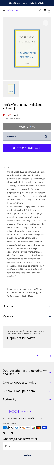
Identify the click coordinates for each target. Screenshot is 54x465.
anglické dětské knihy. (36, 3)
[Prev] (39, 356)
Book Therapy (18, 418)
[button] (4, 11)
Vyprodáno (12, 136)
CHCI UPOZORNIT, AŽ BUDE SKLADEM (27, 148)
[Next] (48, 356)
